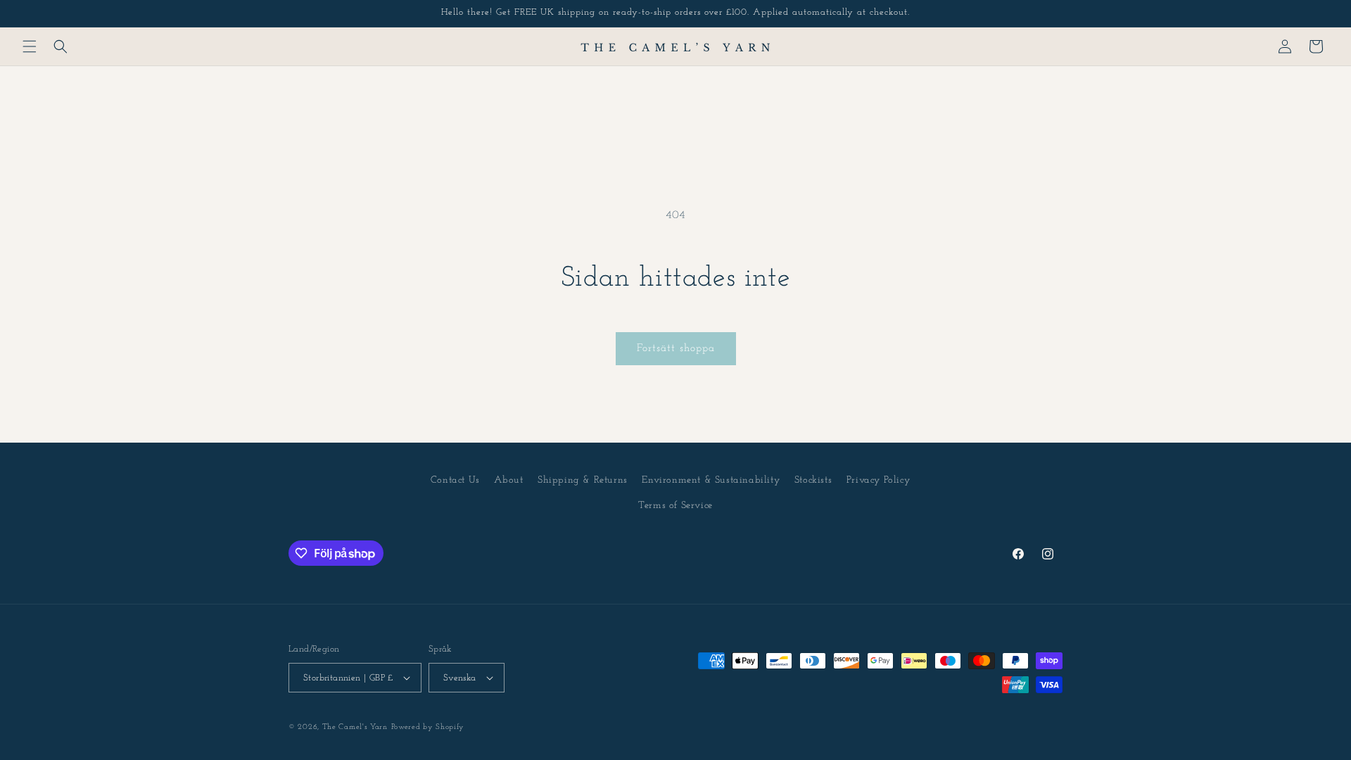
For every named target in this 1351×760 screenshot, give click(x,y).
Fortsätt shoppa (676, 348)
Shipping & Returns (583, 480)
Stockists (813, 480)
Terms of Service (675, 505)
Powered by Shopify (428, 727)
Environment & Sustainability (711, 480)
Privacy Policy (878, 480)
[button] (29, 46)
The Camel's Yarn (355, 727)
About (508, 480)
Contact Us (455, 480)
